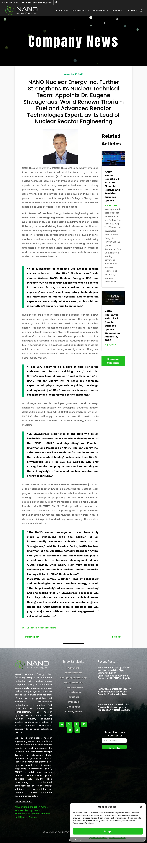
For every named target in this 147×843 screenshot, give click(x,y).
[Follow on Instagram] (84, 724)
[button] (141, 806)
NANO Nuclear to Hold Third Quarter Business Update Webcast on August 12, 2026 (112, 326)
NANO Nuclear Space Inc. (28, 810)
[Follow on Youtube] (69, 730)
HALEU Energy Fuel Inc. (26, 817)
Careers (132, 10)
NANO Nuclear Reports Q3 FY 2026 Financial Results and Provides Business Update (112, 186)
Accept (108, 831)
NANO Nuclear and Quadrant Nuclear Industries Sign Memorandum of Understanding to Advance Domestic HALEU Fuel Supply (113, 673)
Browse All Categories (113, 361)
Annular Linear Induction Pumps (31, 806)
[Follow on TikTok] (77, 730)
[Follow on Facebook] (76, 724)
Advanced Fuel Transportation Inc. (33, 813)
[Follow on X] (69, 724)
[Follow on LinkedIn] (61, 724)
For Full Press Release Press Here (39, 627)
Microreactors (79, 10)
